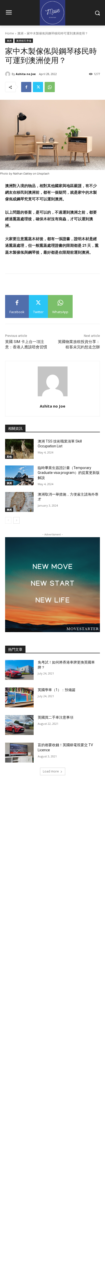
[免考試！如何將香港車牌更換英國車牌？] (19, 670)
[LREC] (52, 631)
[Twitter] (38, 87)
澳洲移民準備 (23, 40)
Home (9, 33)
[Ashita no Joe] (8, 74)
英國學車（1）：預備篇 (56, 690)
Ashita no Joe (26, 74)
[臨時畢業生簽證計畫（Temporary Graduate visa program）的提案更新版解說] (19, 475)
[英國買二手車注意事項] (19, 725)
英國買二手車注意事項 (55, 717)
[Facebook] (26, 87)
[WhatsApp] (50, 87)
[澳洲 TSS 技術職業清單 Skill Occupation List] (19, 449)
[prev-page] (8, 520)
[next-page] (16, 520)
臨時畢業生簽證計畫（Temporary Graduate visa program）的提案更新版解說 (69, 473)
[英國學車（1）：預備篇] (19, 697)
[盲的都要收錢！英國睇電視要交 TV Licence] (19, 753)
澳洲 (20, 33)
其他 (9, 456)
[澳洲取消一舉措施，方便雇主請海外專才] (19, 502)
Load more (51, 771)
